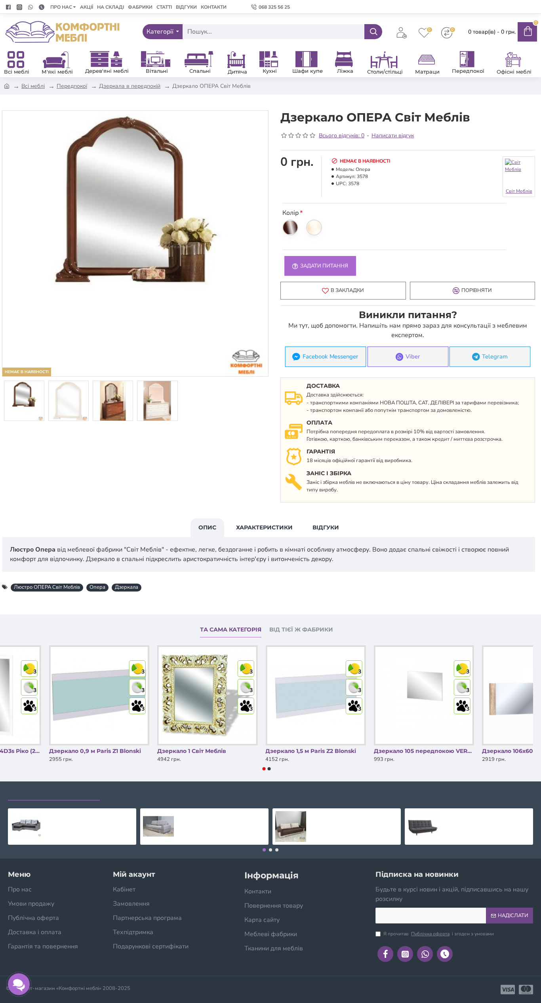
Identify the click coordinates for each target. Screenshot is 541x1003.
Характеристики (264, 527)
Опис (207, 527)
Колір (290, 213)
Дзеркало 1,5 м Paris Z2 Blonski (370, 751)
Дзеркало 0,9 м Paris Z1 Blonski (154, 751)
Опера (97, 587)
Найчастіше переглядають (54, 792)
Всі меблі (33, 86)
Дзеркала (126, 587)
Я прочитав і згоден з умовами (438, 934)
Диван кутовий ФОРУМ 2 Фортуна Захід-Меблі (89, 814)
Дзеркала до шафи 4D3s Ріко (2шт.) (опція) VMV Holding (50, 751)
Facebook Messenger (330, 357)
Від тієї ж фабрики (301, 629)
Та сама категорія (230, 629)
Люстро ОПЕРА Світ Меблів (47, 587)
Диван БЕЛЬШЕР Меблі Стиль (221, 814)
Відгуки (325, 527)
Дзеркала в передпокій (129, 86)
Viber (413, 357)
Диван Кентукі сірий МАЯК (482, 814)
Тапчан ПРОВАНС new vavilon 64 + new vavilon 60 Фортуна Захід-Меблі (353, 814)
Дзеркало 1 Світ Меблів (250, 751)
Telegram (495, 357)
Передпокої (72, 86)
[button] (264, 768)
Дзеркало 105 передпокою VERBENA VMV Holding (483, 751)
